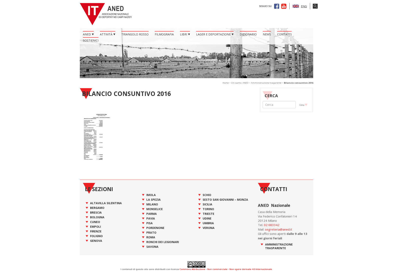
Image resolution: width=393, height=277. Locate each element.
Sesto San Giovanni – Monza (225, 200)
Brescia (96, 212)
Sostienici (90, 40)
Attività (106, 34)
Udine (207, 218)
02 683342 (271, 225)
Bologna (97, 217)
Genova (96, 241)
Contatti (284, 34)
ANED (87, 34)
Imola (151, 195)
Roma (150, 237)
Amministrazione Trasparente (279, 246)
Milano (152, 204)
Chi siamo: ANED (239, 82)
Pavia (150, 218)
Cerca (301, 105)
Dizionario (248, 34)
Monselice (154, 209)
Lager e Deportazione (213, 34)
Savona (152, 247)
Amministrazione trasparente (266, 82)
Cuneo (95, 222)
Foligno (96, 236)
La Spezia (153, 200)
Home (225, 82)
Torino (208, 209)
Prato (151, 232)
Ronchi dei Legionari (162, 242)
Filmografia (164, 34)
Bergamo (97, 208)
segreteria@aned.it (278, 229)
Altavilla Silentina (106, 203)
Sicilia (207, 204)
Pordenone (155, 228)
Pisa (149, 223)
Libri (183, 34)
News (267, 34)
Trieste (208, 214)
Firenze (96, 231)
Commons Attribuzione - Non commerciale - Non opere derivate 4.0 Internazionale (226, 269)
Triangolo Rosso (135, 34)
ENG (304, 6)
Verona (209, 228)
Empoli (95, 227)
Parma (151, 214)
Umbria (208, 223)
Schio (207, 195)
